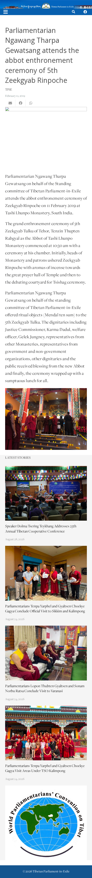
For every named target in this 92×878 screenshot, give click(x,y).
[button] (73, 12)
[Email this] (10, 103)
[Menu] (5, 11)
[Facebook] (85, 11)
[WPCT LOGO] (46, 822)
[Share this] (20, 103)
